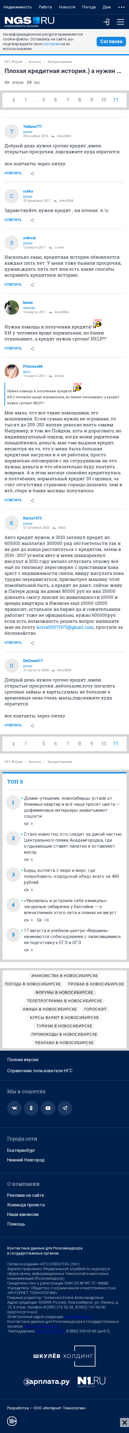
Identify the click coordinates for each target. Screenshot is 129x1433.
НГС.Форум (13, 62)
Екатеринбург (21, 1150)
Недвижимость (18, 7)
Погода (89, 7)
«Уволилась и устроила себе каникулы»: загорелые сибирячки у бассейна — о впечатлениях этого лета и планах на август (70, 906)
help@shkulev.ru (50, 1331)
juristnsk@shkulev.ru (42, 1326)
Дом (107, 7)
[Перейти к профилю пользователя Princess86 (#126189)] (11, 371)
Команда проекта (26, 1205)
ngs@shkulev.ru (78, 1316)
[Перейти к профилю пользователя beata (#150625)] (11, 307)
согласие (51, 44)
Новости (67, 7)
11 (115, 100)
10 (103, 100)
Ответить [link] (13, 173)
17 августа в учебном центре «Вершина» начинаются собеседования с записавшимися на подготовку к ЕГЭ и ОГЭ (72, 936)
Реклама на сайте (25, 1195)
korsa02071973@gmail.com (65, 627)
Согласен (111, 41)
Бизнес (35, 62)
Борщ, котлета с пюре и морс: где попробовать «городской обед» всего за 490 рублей (71, 876)
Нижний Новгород (26, 1160)
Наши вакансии (23, 1214)
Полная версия (22, 1059)
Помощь (16, 1224)
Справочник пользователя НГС (40, 1070)
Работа (45, 7)
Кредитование (60, 62)
